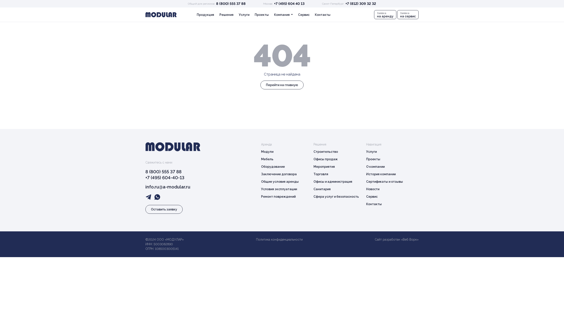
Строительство (326, 151)
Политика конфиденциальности (279, 239)
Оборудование (273, 166)
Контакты (322, 15)
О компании (375, 166)
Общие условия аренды (280, 181)
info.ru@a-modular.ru (167, 187)
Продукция (205, 15)
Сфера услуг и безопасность (336, 196)
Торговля (321, 174)
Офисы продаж (326, 159)
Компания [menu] (282, 15)
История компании (381, 174)
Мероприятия (324, 166)
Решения (226, 15)
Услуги (244, 15)
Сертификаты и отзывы (384, 181)
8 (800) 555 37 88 (231, 4)
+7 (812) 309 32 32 (360, 4)
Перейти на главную (282, 85)
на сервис (408, 15)
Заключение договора (279, 174)
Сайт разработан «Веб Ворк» (397, 239)
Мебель (267, 159)
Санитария (322, 189)
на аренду (385, 15)
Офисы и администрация (333, 181)
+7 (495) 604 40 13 (289, 4)
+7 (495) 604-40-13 (164, 177)
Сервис (304, 15)
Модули (267, 151)
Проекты (262, 15)
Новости (372, 189)
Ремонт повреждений (278, 196)
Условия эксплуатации (279, 189)
